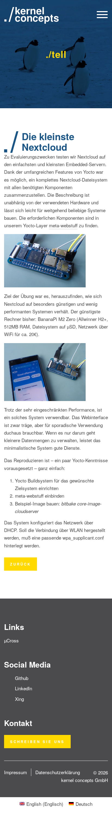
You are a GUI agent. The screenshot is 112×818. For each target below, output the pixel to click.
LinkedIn (23, 688)
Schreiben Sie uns (37, 741)
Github (21, 678)
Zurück (20, 564)
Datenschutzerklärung (57, 772)
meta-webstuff (63, 225)
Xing (19, 698)
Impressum (15, 772)
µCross (11, 640)
